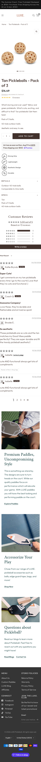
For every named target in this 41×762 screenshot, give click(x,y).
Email (23, 715)
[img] (6, 263)
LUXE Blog (6, 686)
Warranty (25, 682)
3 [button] (20, 399)
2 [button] (17, 399)
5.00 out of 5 (26, 222)
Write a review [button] (21, 247)
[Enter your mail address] (37, 720)
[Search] (33, 15)
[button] (10, 230)
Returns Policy (27, 678)
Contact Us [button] (21, 657)
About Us (5, 678)
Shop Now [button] (8, 586)
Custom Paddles (8, 682)
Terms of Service (28, 689)
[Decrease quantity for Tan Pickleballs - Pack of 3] (3, 136)
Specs (4, 195)
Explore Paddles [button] (11, 504)
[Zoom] (36, 31)
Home (4, 24)
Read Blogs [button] (9, 657)
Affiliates (5, 689)
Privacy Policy (27, 686)
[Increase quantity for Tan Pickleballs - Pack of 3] (9, 136)
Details (5, 181)
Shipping (4, 94)
